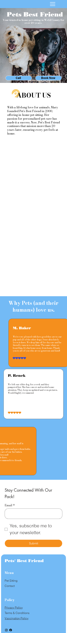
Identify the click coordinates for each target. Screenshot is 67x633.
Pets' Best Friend (24, 560)
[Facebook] (10, 630)
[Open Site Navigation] (52, 4)
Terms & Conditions (17, 613)
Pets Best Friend (35, 14)
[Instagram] (6, 630)
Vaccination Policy (16, 618)
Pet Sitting (11, 580)
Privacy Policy (14, 607)
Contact (10, 586)
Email (10, 505)
